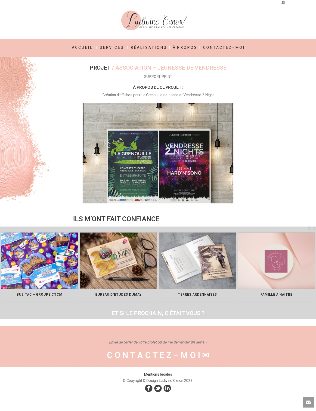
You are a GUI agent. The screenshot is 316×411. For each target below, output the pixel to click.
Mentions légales (158, 374)
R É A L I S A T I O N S (148, 47)
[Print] (283, 2)
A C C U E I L (82, 47)
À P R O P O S (184, 47)
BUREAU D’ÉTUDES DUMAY (118, 294)
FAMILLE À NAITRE (276, 294)
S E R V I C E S (111, 47)
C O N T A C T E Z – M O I (223, 47)
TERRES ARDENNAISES (197, 294)
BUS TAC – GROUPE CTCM (39, 294)
